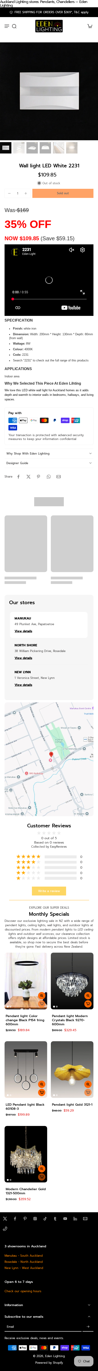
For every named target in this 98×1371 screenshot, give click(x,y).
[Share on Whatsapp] (49, 477)
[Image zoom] (49, 91)
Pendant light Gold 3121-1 (72, 1104)
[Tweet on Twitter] (28, 477)
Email (10, 1327)
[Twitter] (5, 1219)
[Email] (85, 1219)
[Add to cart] (88, 1004)
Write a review (49, 891)
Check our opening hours (23, 1291)
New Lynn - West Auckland (24, 1268)
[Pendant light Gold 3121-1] (72, 1069)
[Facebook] (15, 1219)
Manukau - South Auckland (24, 1255)
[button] (62, 193)
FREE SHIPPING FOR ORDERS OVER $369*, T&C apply (51, 12)
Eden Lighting (55, 1356)
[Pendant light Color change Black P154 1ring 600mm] (26, 981)
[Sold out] (41, 1004)
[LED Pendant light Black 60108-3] (26, 1069)
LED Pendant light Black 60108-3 (25, 1106)
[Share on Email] (59, 477)
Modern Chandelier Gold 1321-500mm (26, 1191)
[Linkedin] (75, 1219)
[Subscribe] (88, 1327)
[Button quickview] (41, 995)
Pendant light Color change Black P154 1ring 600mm (25, 1020)
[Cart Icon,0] (88, 26)
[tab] (8, 1007)
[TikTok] (45, 1219)
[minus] (9, 193)
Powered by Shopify (49, 1363)
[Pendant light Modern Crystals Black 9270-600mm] (72, 981)
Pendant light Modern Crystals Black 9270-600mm (70, 1020)
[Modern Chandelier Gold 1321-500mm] (26, 1154)
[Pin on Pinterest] (39, 477)
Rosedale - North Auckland (24, 1262)
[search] (14, 26)
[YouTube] (65, 1219)
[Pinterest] (25, 1219)
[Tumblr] (55, 1219)
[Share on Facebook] (18, 477)
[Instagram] (35, 1219)
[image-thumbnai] (5, 147)
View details (23, 631)
